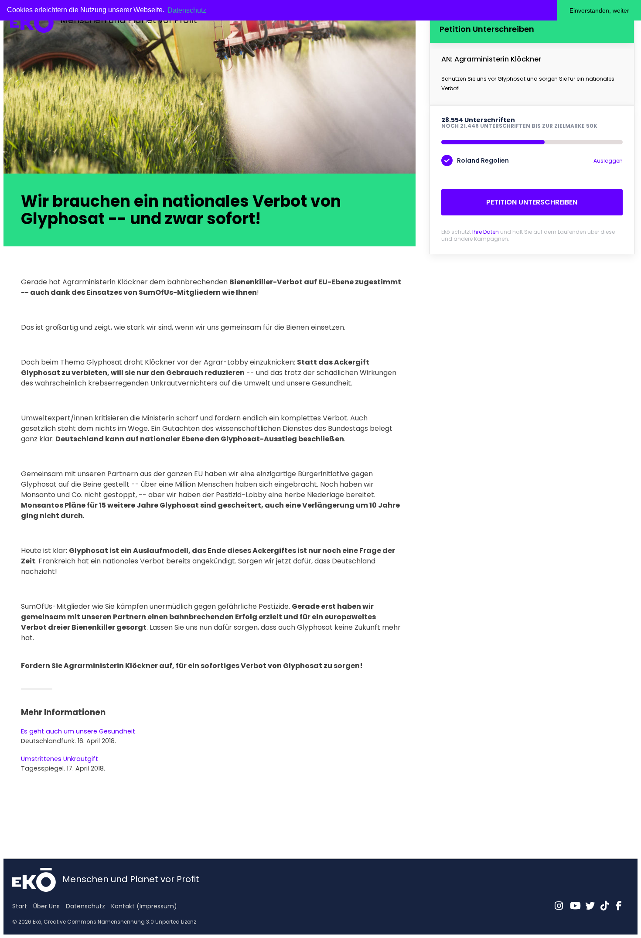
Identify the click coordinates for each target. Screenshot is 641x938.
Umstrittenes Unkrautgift (59, 758)
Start (19, 906)
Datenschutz (85, 906)
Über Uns (46, 906)
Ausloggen (608, 160)
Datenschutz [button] (186, 10)
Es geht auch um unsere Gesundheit (78, 731)
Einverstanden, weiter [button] (599, 10)
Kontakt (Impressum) (144, 906)
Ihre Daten (485, 231)
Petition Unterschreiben (531, 202)
